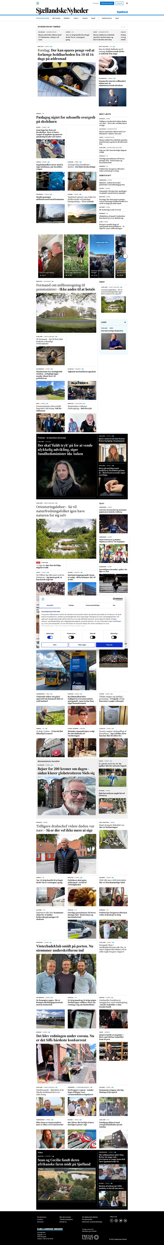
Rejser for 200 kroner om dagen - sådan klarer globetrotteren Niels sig (66, 770)
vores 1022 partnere (52, 614)
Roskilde (70, 162)
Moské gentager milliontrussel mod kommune (50, 198)
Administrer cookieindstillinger (92, 1222)
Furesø (38, 113)
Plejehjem (47, 281)
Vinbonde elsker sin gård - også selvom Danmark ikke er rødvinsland (49, 698)
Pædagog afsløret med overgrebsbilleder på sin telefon (48, 37)
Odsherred (71, 1087)
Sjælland (41, 32)
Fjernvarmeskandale (82, 1087)
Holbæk (70, 194)
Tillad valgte (82, 645)
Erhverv (85, 18)
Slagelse (71, 369)
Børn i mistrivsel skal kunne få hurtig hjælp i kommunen (112, 439)
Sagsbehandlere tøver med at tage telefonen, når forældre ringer (49, 166)
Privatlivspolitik (87, 1219)
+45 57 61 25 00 (48, 1239)
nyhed (108, 118)
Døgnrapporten (106, 32)
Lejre (101, 221)
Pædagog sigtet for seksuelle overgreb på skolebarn (65, 119)
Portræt (48, 1156)
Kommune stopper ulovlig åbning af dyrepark (111, 1091)
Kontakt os (63, 1222)
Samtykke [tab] (50, 605)
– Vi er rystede (82, 199)
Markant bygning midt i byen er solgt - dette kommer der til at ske (81, 577)
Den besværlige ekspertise (112, 331)
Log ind (119, 3)
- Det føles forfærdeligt (81, 165)
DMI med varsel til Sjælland (77, 35)
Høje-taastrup (103, 46)
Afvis (54, 645)
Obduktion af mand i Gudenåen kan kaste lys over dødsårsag (112, 217)
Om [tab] (114, 605)
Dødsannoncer (107, 18)
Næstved (40, 46)
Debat (93, 18)
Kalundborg (103, 78)
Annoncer (40, 1222)
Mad (48, 694)
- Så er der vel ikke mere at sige (113, 123)
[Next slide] (125, 256)
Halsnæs (102, 207)
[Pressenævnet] (90, 1236)
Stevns (101, 694)
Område (66, 18)
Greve (123, 32)
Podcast (48, 441)
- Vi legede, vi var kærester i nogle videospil (111, 698)
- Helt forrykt (80, 407)
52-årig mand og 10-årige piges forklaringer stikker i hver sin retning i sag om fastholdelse (82, 1002)
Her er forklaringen (111, 826)
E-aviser (96, 3)
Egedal (38, 127)
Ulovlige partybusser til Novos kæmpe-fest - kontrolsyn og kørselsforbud (111, 160)
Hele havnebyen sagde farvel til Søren (112, 794)
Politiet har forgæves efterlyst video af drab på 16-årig (111, 170)
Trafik (76, 1119)
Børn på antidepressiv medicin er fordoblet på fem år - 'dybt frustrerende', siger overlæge (112, 471)
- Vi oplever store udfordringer (111, 226)
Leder (111, 328)
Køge (37, 403)
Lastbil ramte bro (100, 35)
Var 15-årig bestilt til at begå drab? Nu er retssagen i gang (49, 881)
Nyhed (47, 46)
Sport (117, 18)
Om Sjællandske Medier (90, 1217)
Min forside (56, 18)
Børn (76, 162)
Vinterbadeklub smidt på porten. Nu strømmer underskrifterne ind (64, 948)
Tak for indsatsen (49, 408)
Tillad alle (109, 645)
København (102, 180)
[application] (50, 256)
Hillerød (39, 910)
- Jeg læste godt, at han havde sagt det (50, 577)
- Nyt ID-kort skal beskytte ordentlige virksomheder (49, 341)
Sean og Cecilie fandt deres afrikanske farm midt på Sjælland (64, 1162)
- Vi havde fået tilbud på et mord (49, 732)
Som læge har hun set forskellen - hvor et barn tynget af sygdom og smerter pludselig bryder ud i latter (49, 133)
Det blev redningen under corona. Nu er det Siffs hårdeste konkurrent (65, 1037)
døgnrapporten (112, 129)
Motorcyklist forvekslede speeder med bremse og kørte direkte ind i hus (113, 142)
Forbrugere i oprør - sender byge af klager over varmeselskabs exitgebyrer (81, 1092)
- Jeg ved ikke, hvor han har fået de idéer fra (112, 733)
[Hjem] (37, 3)
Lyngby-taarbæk (73, 728)
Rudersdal (39, 942)
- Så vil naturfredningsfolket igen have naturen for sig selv (111, 292)
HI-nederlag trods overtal (110, 210)
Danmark (102, 166)
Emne (76, 18)
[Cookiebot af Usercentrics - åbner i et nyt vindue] (114, 599)
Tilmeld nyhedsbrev (66, 1219)
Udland (101, 188)
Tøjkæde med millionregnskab (82, 371)
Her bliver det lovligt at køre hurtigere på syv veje (81, 1123)
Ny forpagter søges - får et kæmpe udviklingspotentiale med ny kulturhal (49, 1002)
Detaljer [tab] (71, 605)
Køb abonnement (107, 3)
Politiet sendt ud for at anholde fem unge (111, 51)
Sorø (37, 638)
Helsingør (39, 194)
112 (47, 32)
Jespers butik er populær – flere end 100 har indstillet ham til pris (111, 1037)
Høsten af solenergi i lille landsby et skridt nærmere (111, 1187)
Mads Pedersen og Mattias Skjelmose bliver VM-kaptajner (112, 540)
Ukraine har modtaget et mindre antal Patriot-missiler (113, 192)
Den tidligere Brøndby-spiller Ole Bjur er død (113, 570)
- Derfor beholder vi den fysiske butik (113, 1003)
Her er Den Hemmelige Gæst (112, 881)
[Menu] (127, 3)
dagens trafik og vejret (114, 147)
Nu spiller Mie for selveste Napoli (112, 764)
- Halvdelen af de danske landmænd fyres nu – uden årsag (50, 1092)
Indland (82, 728)
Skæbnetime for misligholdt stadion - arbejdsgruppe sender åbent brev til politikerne (49, 375)
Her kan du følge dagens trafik (113, 151)
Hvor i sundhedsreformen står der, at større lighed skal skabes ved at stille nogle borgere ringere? (112, 948)
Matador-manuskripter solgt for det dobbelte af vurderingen (81, 733)
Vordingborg (40, 694)
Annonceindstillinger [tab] (93, 605)
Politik (47, 194)
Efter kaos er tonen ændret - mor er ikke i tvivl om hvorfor (49, 1123)
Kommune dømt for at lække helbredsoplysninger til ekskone (49, 916)
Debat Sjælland (49, 336)
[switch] (71, 637)
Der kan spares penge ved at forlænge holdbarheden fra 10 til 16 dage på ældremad (66, 54)
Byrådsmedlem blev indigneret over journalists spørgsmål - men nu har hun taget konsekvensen (81, 700)
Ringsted (39, 281)
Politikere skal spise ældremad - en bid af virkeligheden (77, 882)
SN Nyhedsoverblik (42, 18)
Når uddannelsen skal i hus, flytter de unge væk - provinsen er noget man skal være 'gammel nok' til (112, 1158)
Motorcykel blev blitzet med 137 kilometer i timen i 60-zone (112, 132)
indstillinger (117, 621)
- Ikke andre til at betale (65, 287)
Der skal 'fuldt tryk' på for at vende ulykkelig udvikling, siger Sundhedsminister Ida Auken (65, 449)
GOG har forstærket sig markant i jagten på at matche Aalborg (113, 511)
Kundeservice (41, 1217)
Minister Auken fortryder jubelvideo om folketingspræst (112, 184)
